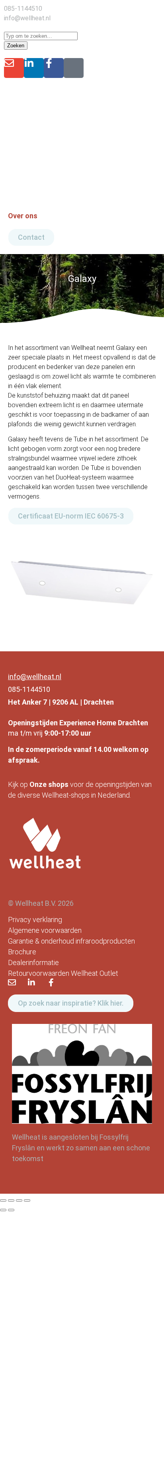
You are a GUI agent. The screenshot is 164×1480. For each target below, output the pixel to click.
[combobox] (41, 36)
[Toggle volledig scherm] (11, 1200)
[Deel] (19, 1200)
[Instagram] (74, 68)
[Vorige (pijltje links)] (3, 1210)
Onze (38, 784)
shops (58, 784)
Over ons (22, 216)
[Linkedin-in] (34, 68)
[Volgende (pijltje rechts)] (11, 1210)
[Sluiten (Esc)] (27, 1200)
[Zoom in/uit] (3, 1200)
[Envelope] (14, 68)
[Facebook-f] (54, 68)
